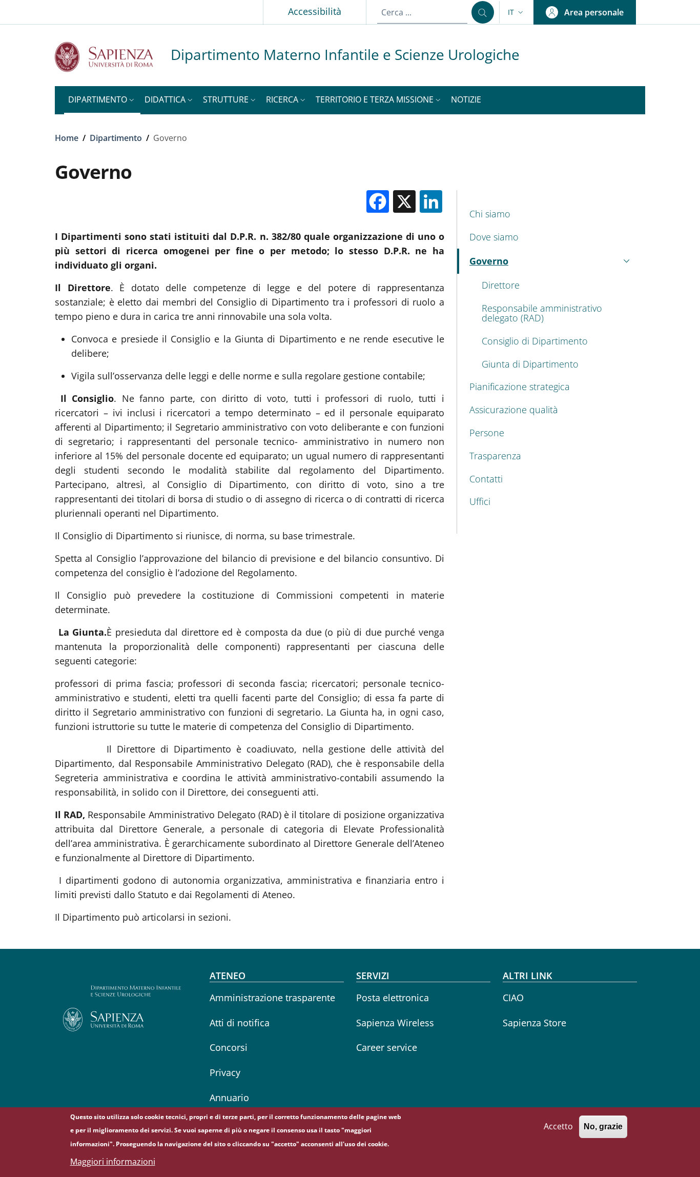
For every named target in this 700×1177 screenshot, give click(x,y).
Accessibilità (314, 11)
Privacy (225, 1072)
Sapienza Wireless (395, 1023)
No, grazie (603, 1126)
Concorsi (229, 1047)
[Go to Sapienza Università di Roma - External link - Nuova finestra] (113, 56)
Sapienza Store (534, 1023)
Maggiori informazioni (112, 1161)
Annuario (229, 1097)
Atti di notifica (240, 1023)
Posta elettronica (392, 997)
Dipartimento (116, 138)
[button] (516, 12)
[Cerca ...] (482, 12)
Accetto (558, 1126)
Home (66, 138)
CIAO (513, 997)
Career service (386, 1047)
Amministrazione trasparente (272, 997)
